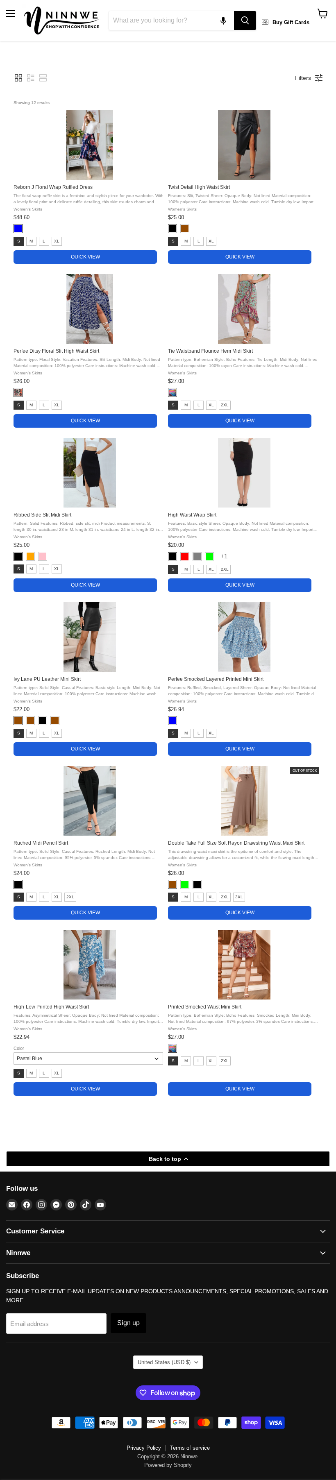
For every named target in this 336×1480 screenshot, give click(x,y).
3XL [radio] (239, 897)
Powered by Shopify (168, 1465)
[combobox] (171, 20)
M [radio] (31, 241)
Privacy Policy (144, 1448)
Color (19, 1048)
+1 (225, 556)
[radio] (18, 228)
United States (164, 1362)
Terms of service (190, 1448)
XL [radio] (56, 241)
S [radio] (18, 241)
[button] (223, 20)
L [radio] (44, 241)
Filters (303, 78)
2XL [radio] (225, 405)
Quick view (85, 257)
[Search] (245, 20)
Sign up (128, 1322)
